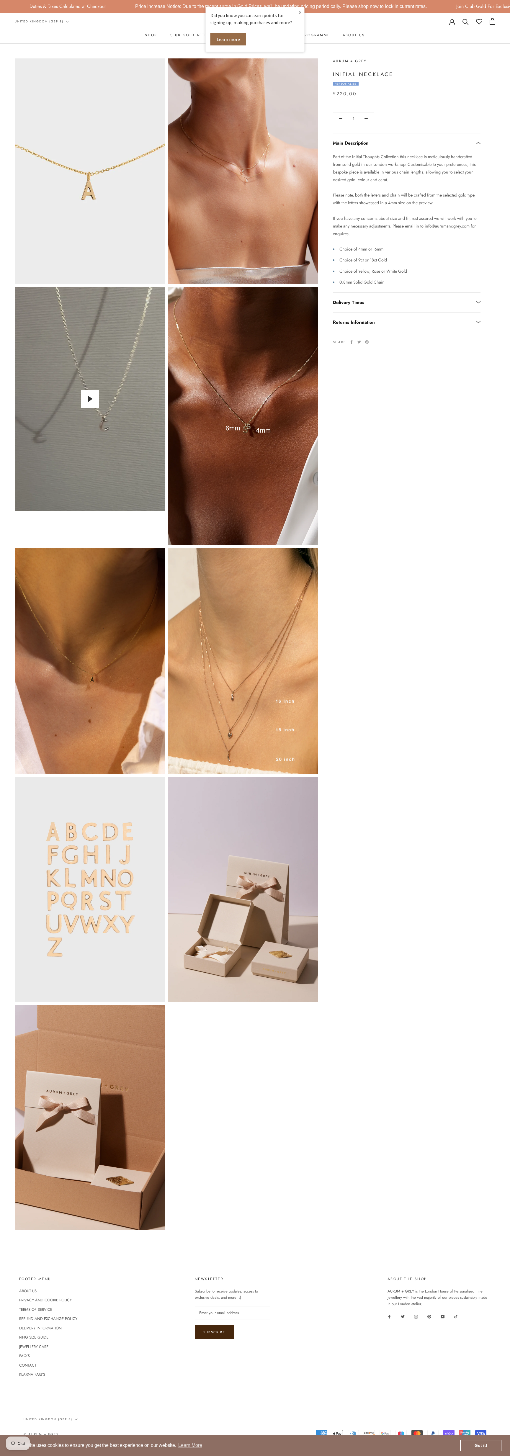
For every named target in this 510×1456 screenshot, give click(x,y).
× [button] (300, 12)
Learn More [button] (190, 1445)
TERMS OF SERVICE (35, 1309)
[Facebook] (351, 342)
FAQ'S (24, 1356)
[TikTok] (456, 1316)
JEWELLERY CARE (33, 1346)
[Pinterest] (367, 342)
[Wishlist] (479, 21)
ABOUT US (354, 35)
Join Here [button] (466, 6)
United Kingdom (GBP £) (39, 21)
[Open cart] (492, 21)
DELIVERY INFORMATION (40, 1328)
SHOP (151, 35)
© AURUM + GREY (41, 1434)
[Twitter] (359, 342)
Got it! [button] (481, 1445)
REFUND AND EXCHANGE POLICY (48, 1318)
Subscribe (214, 1332)
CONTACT (27, 1365)
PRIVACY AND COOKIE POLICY (45, 1300)
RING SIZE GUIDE (33, 1337)
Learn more (228, 39)
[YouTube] (442, 1316)
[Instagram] (416, 1316)
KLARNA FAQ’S (32, 1374)
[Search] (465, 21)
